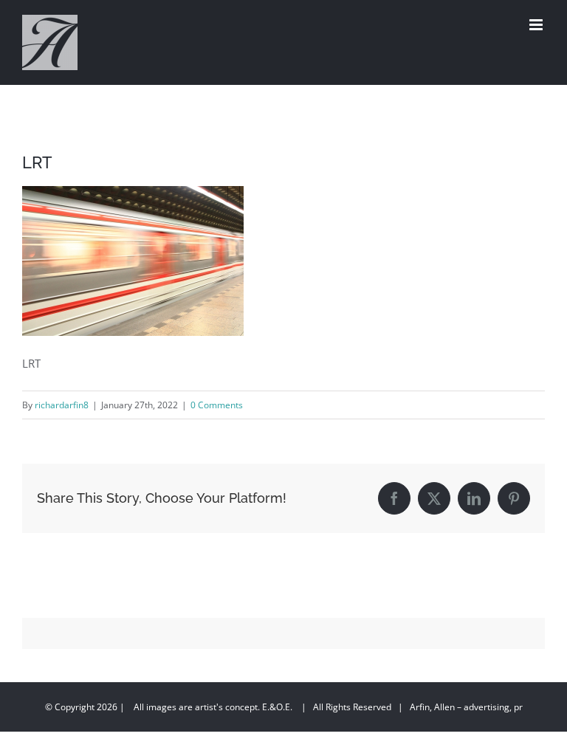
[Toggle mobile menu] (537, 24)
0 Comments (216, 405)
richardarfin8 (62, 405)
